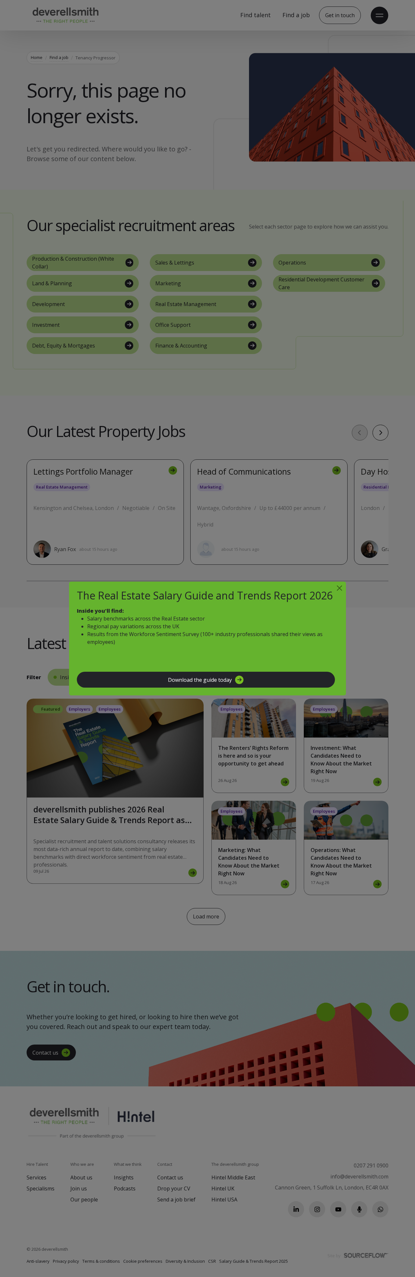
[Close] (339, 588)
